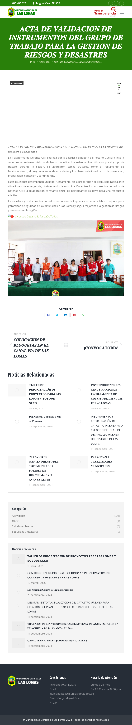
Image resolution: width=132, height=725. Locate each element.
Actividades (16, 83)
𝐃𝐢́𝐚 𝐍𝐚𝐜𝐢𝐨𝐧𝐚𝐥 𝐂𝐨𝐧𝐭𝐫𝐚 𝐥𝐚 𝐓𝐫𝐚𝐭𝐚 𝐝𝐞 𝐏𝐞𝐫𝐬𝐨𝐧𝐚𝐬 (45, 419)
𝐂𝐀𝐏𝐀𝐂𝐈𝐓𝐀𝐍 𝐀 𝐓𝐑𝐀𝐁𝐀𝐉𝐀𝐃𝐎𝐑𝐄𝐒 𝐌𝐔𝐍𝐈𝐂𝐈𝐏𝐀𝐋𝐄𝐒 (101, 461)
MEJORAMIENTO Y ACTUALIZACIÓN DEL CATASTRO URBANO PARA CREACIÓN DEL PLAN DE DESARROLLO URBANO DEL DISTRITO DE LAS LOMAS (107, 430)
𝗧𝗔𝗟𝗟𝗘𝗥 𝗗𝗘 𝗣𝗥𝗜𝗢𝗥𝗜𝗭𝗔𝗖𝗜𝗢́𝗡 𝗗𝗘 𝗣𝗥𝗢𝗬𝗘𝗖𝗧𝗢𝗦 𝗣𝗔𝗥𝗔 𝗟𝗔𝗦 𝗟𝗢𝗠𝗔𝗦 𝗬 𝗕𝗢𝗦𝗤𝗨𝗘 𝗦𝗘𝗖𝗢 (45, 394)
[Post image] (17, 390)
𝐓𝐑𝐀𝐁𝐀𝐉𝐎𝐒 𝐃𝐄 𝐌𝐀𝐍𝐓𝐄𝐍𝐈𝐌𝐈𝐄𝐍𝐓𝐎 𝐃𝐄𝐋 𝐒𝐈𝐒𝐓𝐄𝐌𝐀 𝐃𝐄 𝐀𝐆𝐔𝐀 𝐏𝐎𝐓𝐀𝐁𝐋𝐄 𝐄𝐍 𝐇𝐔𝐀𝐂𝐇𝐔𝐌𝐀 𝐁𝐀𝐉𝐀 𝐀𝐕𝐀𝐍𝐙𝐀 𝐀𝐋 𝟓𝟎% (44, 468)
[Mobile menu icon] (122, 12)
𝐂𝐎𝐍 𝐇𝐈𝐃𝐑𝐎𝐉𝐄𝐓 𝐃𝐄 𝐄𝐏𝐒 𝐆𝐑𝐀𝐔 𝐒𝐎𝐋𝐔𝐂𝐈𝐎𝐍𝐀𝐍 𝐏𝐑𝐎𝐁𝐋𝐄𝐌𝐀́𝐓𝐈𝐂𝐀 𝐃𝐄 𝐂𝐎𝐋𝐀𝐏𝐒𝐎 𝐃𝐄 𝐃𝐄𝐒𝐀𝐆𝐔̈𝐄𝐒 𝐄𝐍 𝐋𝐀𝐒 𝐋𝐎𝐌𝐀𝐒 (107, 394)
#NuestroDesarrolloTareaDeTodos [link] (36, 216)
